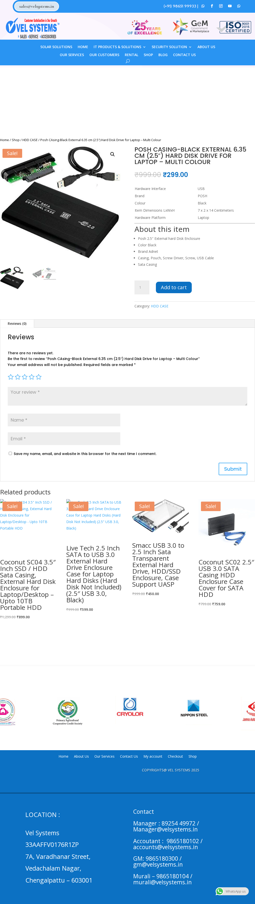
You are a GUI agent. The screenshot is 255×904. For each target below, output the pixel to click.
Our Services (72, 55)
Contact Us (184, 55)
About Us (206, 47)
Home (83, 47)
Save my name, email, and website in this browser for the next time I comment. (85, 453)
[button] (112, 154)
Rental (131, 55)
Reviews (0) (17, 323)
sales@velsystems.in (36, 6)
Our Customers (104, 55)
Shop (148, 55)
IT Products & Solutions (117, 47)
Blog (163, 55)
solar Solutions (56, 47)
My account (152, 757)
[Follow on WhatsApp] (202, 5)
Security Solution (169, 47)
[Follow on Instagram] (220, 5)
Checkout (175, 757)
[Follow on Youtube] (229, 5)
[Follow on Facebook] (211, 5)
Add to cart (174, 287)
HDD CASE (30, 140)
